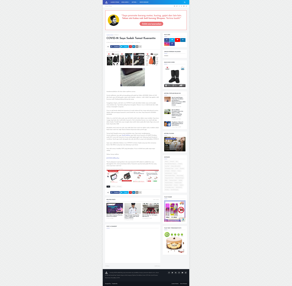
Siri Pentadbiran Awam (169, 187)
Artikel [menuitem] (134, 2)
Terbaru (107, 266)
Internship (182, 168)
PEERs (166, 180)
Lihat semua (156, 199)
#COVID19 (109, 158)
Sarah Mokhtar (126, 135)
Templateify (114, 283)
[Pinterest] (130, 46)
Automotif (172, 161)
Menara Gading (180, 175)
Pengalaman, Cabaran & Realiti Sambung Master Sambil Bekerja (177, 124)
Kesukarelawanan (168, 173)
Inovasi (176, 168)
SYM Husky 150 (179, 187)
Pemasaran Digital (173, 180)
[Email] (137, 46)
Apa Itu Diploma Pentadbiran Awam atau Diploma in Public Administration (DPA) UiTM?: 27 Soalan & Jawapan (177, 113)
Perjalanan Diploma (169, 182)
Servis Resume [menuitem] (144, 2)
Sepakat (181, 185)
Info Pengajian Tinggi (169, 168)
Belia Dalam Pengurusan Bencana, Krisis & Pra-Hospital (115, 215)
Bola (177, 161)
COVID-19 (116, 34)
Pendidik (180, 180)
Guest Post (167, 166)
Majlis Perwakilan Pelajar (170, 175)
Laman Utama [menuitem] (115, 2)
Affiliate (166, 161)
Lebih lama (157, 266)
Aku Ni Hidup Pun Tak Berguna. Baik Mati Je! (149, 215)
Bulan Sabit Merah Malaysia (170, 163)
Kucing (175, 173)
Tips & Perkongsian (174, 189)
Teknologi (167, 189)
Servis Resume (183, 283)
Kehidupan (119, 186)
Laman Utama (108, 6)
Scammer (176, 185)
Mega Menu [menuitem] (124, 2)
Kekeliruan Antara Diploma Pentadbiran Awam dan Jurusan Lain (174, 143)
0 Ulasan (138, 42)
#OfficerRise (116, 158)
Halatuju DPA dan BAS (175, 166)
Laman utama (110, 34)
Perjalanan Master (168, 185)
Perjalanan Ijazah (178, 182)
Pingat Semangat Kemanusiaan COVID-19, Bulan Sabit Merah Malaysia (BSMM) (131, 216)
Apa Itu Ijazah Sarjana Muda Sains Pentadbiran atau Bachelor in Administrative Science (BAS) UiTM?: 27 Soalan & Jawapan (178, 101)
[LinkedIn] (133, 46)
